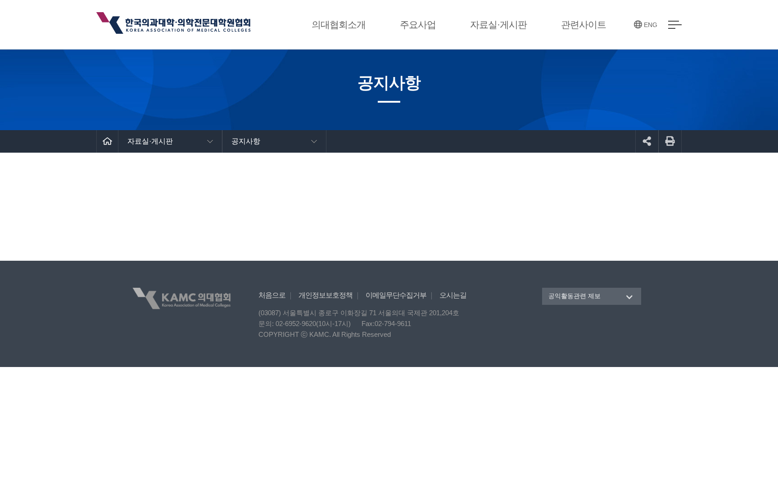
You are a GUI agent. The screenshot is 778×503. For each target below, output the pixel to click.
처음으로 (271, 295)
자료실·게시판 (498, 24)
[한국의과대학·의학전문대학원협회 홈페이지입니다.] (174, 24)
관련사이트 (583, 24)
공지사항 (245, 141)
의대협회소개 (339, 24)
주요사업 (418, 24)
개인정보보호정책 (326, 295)
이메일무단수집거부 (396, 295)
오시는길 (452, 295)
